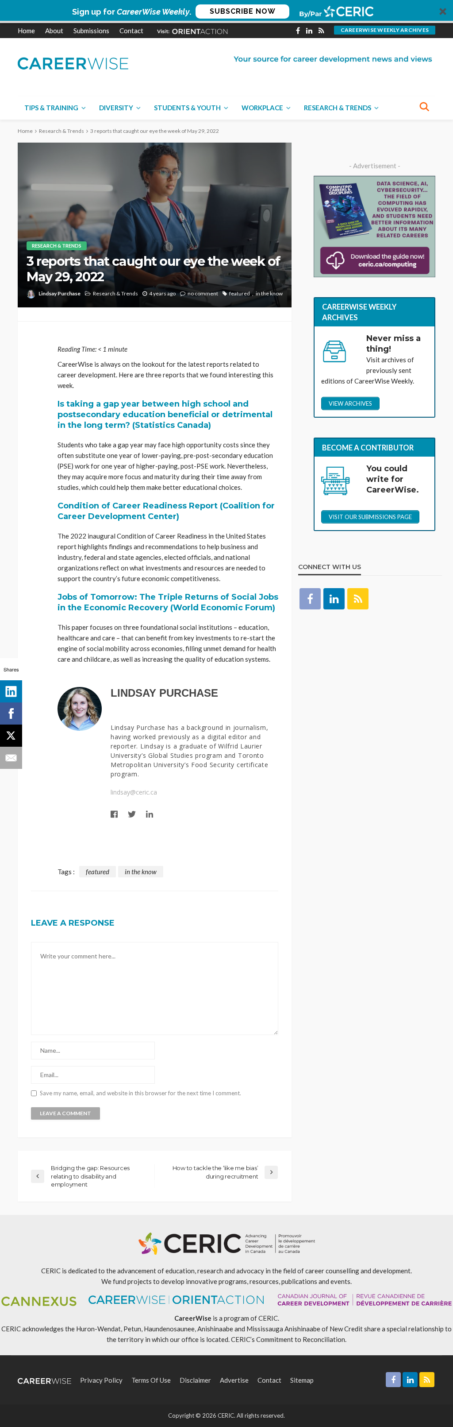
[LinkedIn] (11, 691)
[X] (11, 736)
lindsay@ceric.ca (134, 792)
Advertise (234, 1380)
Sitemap (302, 1380)
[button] (226, 11)
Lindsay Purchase (59, 293)
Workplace (262, 108)
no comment (203, 293)
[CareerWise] (73, 62)
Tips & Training (51, 108)
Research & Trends (337, 108)
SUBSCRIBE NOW (243, 11)
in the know (269, 293)
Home (26, 31)
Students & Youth (187, 108)
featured (239, 293)
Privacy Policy (101, 1380)
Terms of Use (151, 1380)
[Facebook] (11, 713)
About (54, 31)
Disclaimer (195, 1380)
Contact (131, 31)
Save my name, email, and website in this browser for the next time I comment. (140, 1093)
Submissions (91, 31)
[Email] (11, 758)
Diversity (116, 108)
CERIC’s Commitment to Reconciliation (288, 1339)
